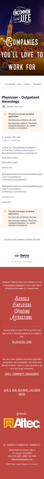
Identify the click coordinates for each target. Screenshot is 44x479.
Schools (22, 299)
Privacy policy (16, 262)
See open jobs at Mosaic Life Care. (22, 120)
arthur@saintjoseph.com (22, 459)
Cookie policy (28, 262)
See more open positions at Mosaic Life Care (22, 239)
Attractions (22, 318)
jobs (19, 84)
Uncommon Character (14, 285)
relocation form (22, 342)
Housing (22, 311)
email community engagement (22, 374)
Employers (22, 305)
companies (10, 84)
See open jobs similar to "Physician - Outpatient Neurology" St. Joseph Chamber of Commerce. (23, 125)
